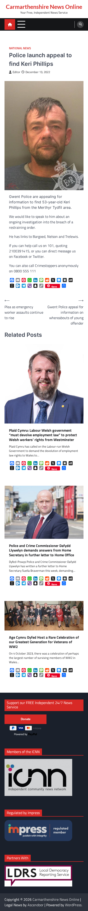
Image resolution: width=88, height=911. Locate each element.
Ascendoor (36, 905)
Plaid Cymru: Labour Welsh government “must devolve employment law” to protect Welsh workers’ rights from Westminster (43, 435)
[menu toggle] (21, 24)
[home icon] (10, 24)
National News (20, 48)
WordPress (73, 905)
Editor (16, 72)
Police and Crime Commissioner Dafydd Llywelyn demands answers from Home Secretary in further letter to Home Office (41, 550)
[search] (80, 24)
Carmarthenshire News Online (44, 6)
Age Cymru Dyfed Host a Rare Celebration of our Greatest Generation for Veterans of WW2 (44, 642)
